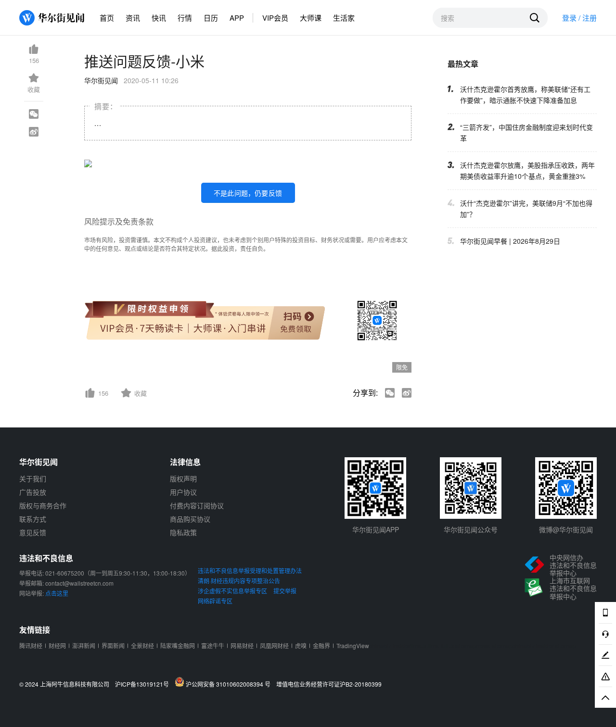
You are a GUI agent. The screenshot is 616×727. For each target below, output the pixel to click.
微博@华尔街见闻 (566, 529)
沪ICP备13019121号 (144, 684)
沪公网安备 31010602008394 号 (229, 684)
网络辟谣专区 (215, 601)
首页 (107, 18)
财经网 (57, 645)
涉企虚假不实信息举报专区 (232, 591)
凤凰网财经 (274, 645)
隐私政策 (183, 532)
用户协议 (183, 492)
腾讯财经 (30, 645)
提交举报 (284, 591)
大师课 (310, 18)
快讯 (159, 18)
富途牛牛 (212, 645)
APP (237, 18)
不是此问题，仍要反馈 (248, 193)
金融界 (321, 645)
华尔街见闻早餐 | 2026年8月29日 (510, 241)
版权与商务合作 (42, 505)
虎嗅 (301, 645)
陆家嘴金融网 (177, 645)
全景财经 (142, 645)
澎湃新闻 (83, 645)
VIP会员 (275, 18)
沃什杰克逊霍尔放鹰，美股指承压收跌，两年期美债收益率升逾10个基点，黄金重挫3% (527, 170)
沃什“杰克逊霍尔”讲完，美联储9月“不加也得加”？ (526, 208)
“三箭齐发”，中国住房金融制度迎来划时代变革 (526, 132)
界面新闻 (113, 645)
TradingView (352, 645)
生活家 (344, 18)
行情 (185, 18)
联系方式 (32, 519)
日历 (211, 18)
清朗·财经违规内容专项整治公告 (239, 581)
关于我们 (32, 478)
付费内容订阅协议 (197, 505)
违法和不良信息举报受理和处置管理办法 (250, 570)
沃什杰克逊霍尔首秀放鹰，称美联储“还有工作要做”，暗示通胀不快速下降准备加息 (525, 94)
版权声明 (183, 478)
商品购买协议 (190, 519)
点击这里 (56, 593)
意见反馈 (32, 532)
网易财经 (242, 645)
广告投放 (32, 492)
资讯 (133, 18)
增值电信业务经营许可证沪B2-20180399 (329, 684)
